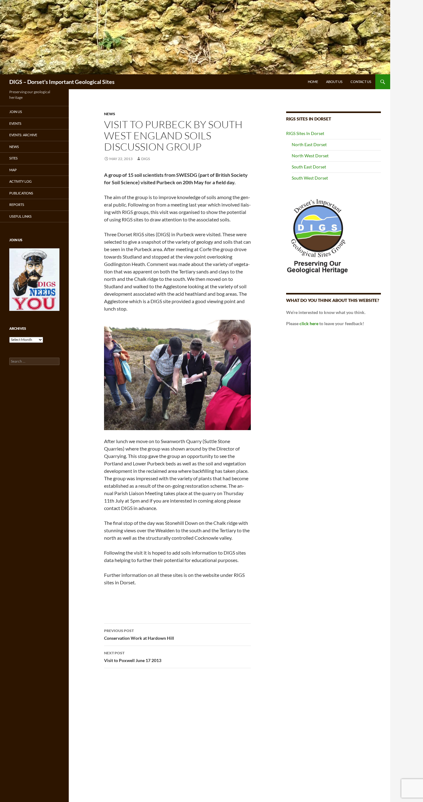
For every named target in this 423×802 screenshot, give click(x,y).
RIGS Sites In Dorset (305, 133)
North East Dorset (309, 144)
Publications (21, 193)
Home (313, 82)
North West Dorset (310, 155)
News (14, 147)
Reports (16, 205)
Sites (13, 158)
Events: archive (23, 135)
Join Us (15, 112)
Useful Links (20, 216)
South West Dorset (310, 178)
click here (308, 323)
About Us (334, 82)
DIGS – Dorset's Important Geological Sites (62, 81)
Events (15, 123)
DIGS (145, 158)
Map (13, 170)
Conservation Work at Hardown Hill (139, 634)
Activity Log (20, 181)
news (109, 113)
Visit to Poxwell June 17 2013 (132, 657)
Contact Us (361, 82)
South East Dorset (309, 166)
